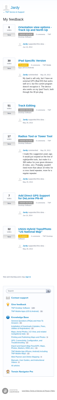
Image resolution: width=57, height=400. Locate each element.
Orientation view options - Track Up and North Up (35, 28)
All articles (15, 366)
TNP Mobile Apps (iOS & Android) (25, 311)
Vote (9, 35)
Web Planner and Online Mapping (25, 357)
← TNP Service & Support (13, 12)
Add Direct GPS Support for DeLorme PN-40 (34, 197)
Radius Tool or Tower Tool (35, 136)
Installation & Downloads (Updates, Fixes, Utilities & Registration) (28, 327)
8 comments (35, 65)
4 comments (35, 236)
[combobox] (27, 291)
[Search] (48, 291)
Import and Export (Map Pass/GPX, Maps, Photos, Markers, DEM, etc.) (28, 347)
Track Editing (26, 105)
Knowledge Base (20, 317)
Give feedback (18, 304)
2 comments (40, 110)
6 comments (40, 141)
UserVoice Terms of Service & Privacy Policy (38, 391)
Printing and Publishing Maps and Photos (28, 337)
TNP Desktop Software (20, 308)
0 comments (40, 34)
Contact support (19, 298)
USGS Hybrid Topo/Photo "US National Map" (34, 230)
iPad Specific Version (32, 60)
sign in (28, 277)
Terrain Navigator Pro (22, 371)
